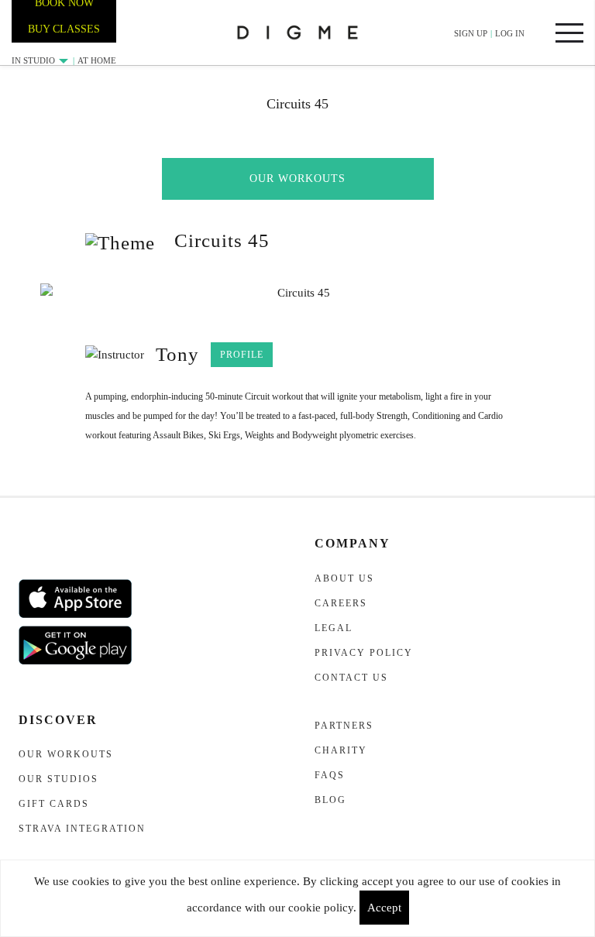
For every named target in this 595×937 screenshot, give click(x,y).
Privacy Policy (364, 652)
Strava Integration (82, 828)
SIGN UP (470, 33)
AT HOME (96, 60)
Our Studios (58, 779)
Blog (330, 800)
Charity (341, 750)
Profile (241, 354)
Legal (334, 628)
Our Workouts (297, 178)
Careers (341, 603)
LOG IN (509, 33)
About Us (344, 578)
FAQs (330, 775)
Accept (384, 907)
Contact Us (351, 677)
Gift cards (54, 803)
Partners (344, 725)
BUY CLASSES (64, 29)
